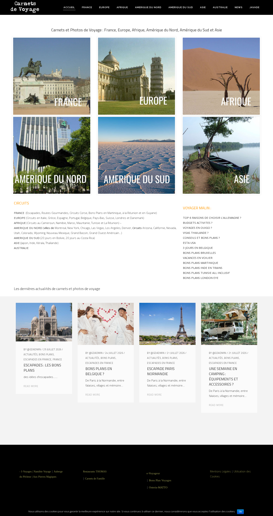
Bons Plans (46, 354)
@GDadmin (34, 349)
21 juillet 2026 (176, 353)
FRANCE (57, 359)
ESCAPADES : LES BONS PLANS (42, 367)
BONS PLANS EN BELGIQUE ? (98, 371)
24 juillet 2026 (114, 353)
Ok (240, 511)
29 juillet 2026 (52, 349)
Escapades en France (37, 359)
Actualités (31, 354)
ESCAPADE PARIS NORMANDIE (161, 371)
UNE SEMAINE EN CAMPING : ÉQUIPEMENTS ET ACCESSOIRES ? (223, 376)
